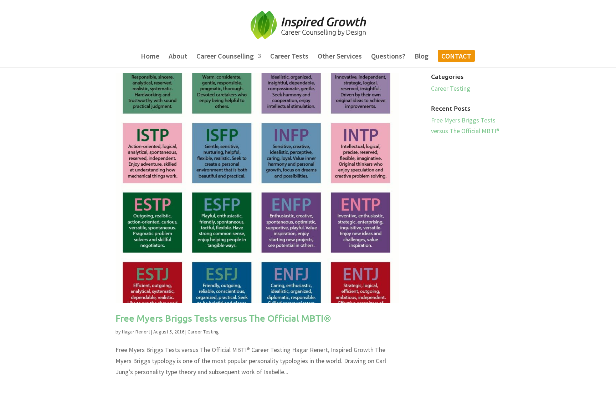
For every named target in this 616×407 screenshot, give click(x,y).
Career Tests (289, 57)
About (178, 57)
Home (150, 57)
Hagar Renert (136, 331)
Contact (456, 57)
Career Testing (203, 331)
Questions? (388, 57)
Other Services (340, 57)
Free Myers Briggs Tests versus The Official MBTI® (223, 318)
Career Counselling (225, 57)
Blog (421, 57)
